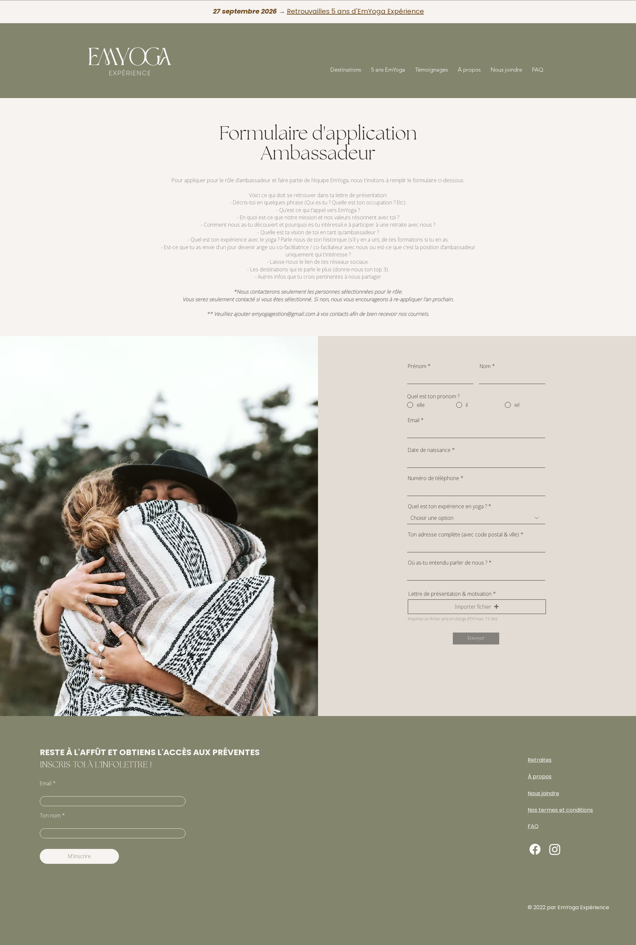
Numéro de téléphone (433, 478)
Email (413, 420)
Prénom (417, 366)
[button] (345, 70)
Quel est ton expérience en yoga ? (447, 506)
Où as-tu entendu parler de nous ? (447, 562)
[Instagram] (555, 849)
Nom (485, 366)
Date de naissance (429, 450)
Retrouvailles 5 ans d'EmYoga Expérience (355, 11)
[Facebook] (535, 849)
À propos (540, 776)
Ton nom (50, 815)
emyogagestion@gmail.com (283, 313)
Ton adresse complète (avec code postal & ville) (463, 534)
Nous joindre (543, 793)
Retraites (540, 760)
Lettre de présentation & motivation (450, 593)
